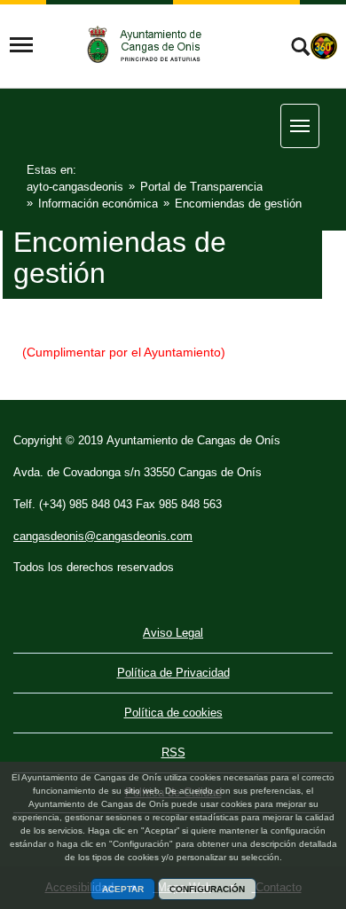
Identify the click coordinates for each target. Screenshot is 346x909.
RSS (173, 752)
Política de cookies (173, 712)
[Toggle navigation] (21, 45)
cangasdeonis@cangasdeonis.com (103, 536)
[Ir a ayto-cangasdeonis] (153, 45)
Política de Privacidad (173, 672)
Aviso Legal (173, 632)
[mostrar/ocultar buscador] (300, 49)
